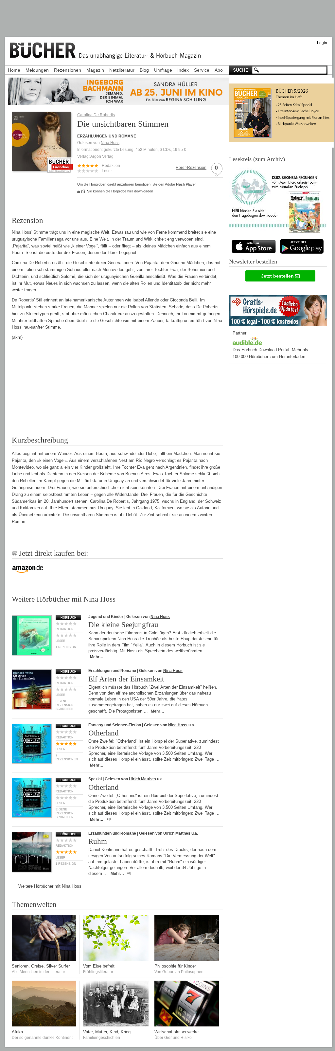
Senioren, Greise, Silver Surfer (41, 966)
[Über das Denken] (187, 959)
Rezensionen (67, 70)
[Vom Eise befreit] (116, 959)
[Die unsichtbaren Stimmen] (41, 169)
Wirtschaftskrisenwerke (176, 1031)
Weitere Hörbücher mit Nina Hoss (49, 886)
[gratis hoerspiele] (278, 309)
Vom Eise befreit (99, 966)
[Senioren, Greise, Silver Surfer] (44, 959)
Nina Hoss (110, 142)
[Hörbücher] (247, 340)
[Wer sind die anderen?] (44, 1025)
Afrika (17, 1031)
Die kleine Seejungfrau (123, 625)
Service (201, 70)
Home (14, 70)
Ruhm (97, 841)
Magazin (95, 70)
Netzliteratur (121, 70)
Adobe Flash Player (180, 184)
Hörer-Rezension (191, 167)
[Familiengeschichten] (116, 1025)
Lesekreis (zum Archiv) (257, 159)
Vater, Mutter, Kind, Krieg (107, 1031)
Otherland (103, 733)
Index (183, 70)
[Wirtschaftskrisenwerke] (187, 1025)
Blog (144, 70)
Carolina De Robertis (96, 115)
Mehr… (96, 657)
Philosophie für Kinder (175, 966)
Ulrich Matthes (142, 779)
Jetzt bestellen (278, 276)
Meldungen (37, 70)
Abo (219, 70)
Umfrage (163, 70)
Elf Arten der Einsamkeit (126, 679)
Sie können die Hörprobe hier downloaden (120, 191)
